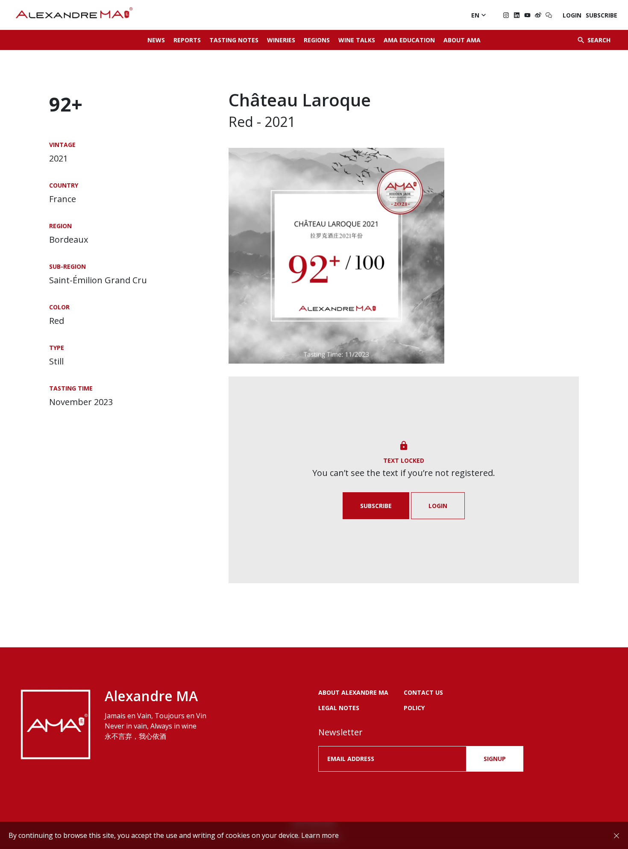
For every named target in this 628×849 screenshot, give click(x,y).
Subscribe (601, 15)
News (156, 40)
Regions (317, 40)
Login (572, 15)
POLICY (414, 708)
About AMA (462, 40)
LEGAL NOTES (338, 708)
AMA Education (409, 40)
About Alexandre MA (353, 692)
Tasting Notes (233, 40)
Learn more (320, 835)
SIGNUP (495, 759)
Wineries (281, 40)
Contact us (423, 692)
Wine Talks (356, 40)
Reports (187, 40)
